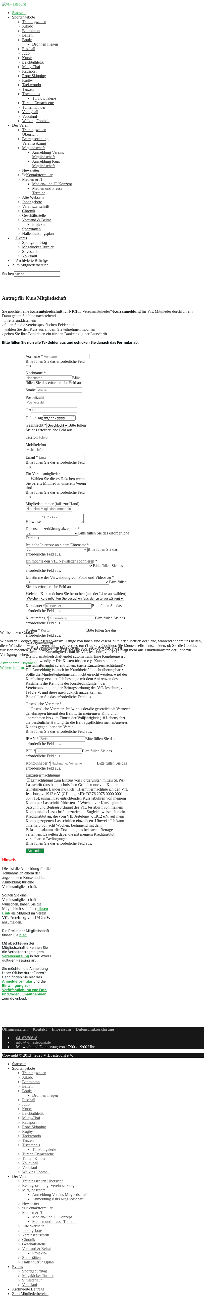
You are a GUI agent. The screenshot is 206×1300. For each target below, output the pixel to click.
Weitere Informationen (17, 667)
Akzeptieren (9, 663)
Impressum (47, 667)
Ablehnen (28, 663)
